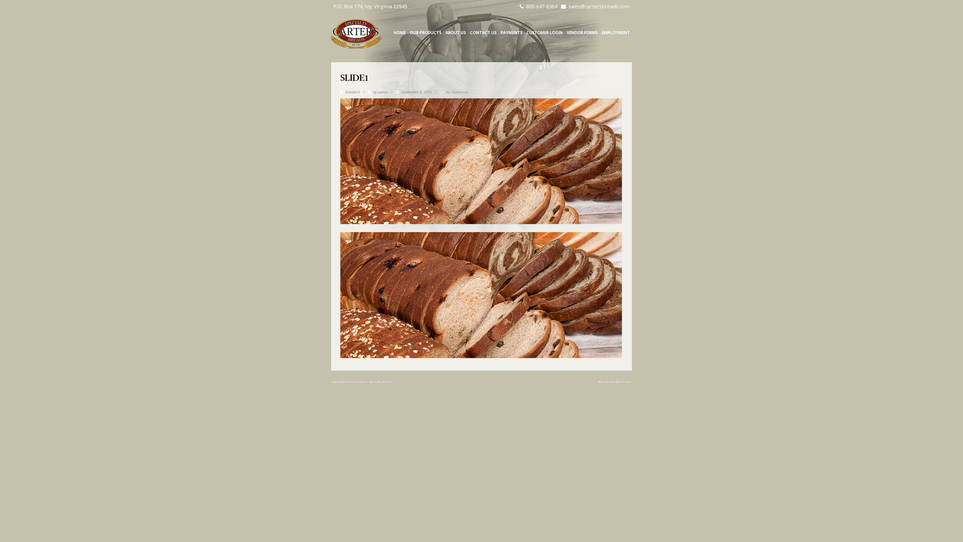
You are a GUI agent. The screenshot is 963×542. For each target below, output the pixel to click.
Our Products (425, 32)
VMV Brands (623, 382)
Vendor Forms (582, 32)
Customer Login (544, 32)
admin (383, 92)
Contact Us (483, 32)
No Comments (457, 92)
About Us (455, 32)
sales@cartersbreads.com (599, 6)
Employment (616, 32)
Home (400, 32)
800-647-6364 (541, 6)
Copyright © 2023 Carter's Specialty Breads (361, 382)
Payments (511, 32)
